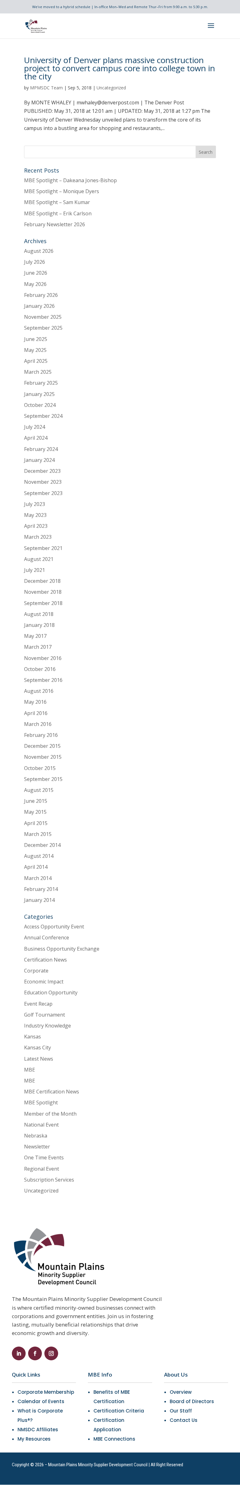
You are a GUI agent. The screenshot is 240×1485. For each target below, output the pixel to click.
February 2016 (41, 735)
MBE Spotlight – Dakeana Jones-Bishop (70, 180)
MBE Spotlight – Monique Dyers (61, 191)
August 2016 (38, 691)
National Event (41, 1124)
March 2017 (38, 646)
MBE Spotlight (41, 1102)
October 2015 (40, 768)
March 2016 (38, 724)
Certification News (45, 959)
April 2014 (36, 866)
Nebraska (35, 1135)
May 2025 (35, 350)
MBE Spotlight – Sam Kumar (57, 202)
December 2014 (42, 845)
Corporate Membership (46, 1392)
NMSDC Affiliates (38, 1429)
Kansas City (37, 1047)
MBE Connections (114, 1439)
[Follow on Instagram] (51, 1353)
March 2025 (38, 371)
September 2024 (43, 415)
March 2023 (38, 536)
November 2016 (43, 658)
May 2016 (35, 701)
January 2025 (39, 394)
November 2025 (43, 316)
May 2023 (35, 515)
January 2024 (39, 460)
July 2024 (34, 426)
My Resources (34, 1439)
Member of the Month (50, 1113)
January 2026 (39, 305)
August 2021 (38, 559)
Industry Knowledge (47, 1025)
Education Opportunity (51, 992)
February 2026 (41, 295)
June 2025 (35, 339)
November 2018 (43, 591)
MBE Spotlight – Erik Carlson (58, 213)
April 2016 (36, 713)
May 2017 (35, 635)
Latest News (38, 1058)
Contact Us (184, 1420)
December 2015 (42, 745)
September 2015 (43, 779)
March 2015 (38, 834)
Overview (181, 1392)
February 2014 (41, 889)
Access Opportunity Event (54, 926)
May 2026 (35, 284)
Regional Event (41, 1168)
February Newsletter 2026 (54, 224)
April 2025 (36, 361)
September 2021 (43, 548)
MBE (29, 1069)
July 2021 (34, 570)
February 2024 (41, 449)
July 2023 (34, 504)
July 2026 (34, 261)
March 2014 (38, 878)
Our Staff (181, 1411)
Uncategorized (111, 88)
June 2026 (35, 272)
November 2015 (43, 756)
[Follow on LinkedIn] (19, 1353)
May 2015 (35, 811)
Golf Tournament (44, 1014)
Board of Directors (192, 1401)
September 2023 (43, 493)
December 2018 (42, 581)
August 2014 (38, 855)
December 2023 (42, 471)
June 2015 (35, 801)
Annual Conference (46, 937)
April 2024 (36, 437)
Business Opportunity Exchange (61, 948)
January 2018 (39, 625)
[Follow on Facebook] (35, 1353)
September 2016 (43, 680)
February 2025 (41, 382)
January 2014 (39, 900)
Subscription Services (49, 1179)
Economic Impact (43, 981)
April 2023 (36, 525)
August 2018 (38, 614)
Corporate (36, 970)
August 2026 (38, 251)
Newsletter (37, 1146)
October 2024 (40, 405)
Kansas (32, 1036)
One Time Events (44, 1157)
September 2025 (43, 327)
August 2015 (38, 790)
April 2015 (36, 823)
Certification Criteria (118, 1411)
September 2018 (43, 603)
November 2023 (43, 481)
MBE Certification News (51, 1091)
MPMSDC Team (46, 88)
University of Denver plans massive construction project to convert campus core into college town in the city (119, 68)
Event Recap (38, 1003)
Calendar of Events (41, 1401)
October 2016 (40, 669)
